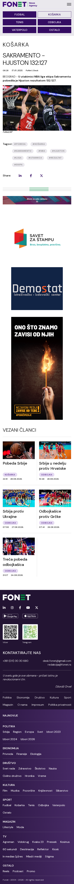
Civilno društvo (12, 776)
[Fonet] (20, 4)
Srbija (6, 732)
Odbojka (54, 22)
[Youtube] (28, 608)
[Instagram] (12, 608)
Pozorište (29, 790)
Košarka (54, 14)
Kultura (54, 697)
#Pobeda (20, 144)
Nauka (53, 768)
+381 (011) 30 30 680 (15, 661)
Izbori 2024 (10, 739)
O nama (22, 705)
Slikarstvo (62, 790)
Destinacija (27, 849)
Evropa (29, 732)
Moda (20, 827)
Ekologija (35, 754)
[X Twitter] (36, 608)
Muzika (15, 790)
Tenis (19, 22)
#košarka (39, 144)
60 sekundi (10, 849)
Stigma (49, 856)
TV (4, 836)
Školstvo (40, 768)
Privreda (8, 754)
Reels (6, 871)
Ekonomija (23, 697)
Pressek (52, 842)
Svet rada (9, 768)
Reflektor (43, 849)
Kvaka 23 (38, 842)
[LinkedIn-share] (20, 175)
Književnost (45, 790)
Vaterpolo (19, 30)
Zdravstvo (24, 768)
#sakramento (22, 151)
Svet (40, 732)
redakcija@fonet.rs (59, 664)
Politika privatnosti (59, 705)
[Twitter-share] (41, 175)
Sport (67, 697)
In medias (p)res (13, 856)
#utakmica (35, 157)
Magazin (8, 705)
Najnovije (10, 715)
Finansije (22, 754)
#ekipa (18, 164)
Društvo (40, 697)
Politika (7, 697)
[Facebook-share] (30, 175)
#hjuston (58, 151)
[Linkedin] (4, 608)
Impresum (38, 705)
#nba (41, 151)
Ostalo (54, 30)
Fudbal (19, 14)
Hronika (29, 776)
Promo (31, 871)
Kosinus (65, 842)
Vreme (42, 776)
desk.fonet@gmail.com (57, 661)
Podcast (18, 871)
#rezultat (55, 157)
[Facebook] (20, 608)
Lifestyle (8, 827)
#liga (18, 157)
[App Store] (30, 616)
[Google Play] (10, 616)
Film (5, 790)
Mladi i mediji (34, 856)
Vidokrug (23, 842)
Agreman (8, 842)
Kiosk (55, 849)
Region (17, 732)
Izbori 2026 (28, 739)
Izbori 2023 (53, 732)
